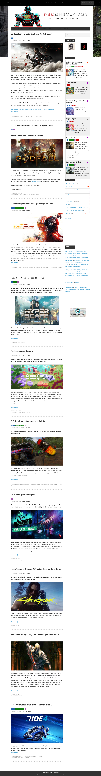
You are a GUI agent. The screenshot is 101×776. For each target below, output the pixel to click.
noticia (37, 484)
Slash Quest (25, 412)
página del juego (35, 181)
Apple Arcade (18, 412)
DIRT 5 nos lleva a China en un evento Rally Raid (28, 421)
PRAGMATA (68, 213)
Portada (24, 756)
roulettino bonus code (70, 251)
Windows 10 (51, 560)
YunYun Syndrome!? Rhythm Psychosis (74, 210)
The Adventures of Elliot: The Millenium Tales (75, 190)
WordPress (60, 774)
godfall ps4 (28, 194)
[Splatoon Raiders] (70, 91)
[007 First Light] (70, 146)
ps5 (51, 484)
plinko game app (68, 260)
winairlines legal (68, 269)
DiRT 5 (31, 484)
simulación (54, 484)
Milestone (18, 757)
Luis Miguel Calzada (69, 282)
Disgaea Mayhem (71, 119)
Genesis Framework (53, 774)
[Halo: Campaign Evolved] (70, 171)
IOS (22, 412)
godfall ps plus (23, 194)
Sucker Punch (40, 116)
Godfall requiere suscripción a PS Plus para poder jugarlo (32, 125)
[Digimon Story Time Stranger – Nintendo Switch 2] (70, 72)
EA (16, 267)
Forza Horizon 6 (69, 201)
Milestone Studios (24, 757)
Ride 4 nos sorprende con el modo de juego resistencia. (31, 705)
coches (17, 484)
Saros (67, 204)
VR (25, 266)
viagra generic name (69, 273)
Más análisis (68, 218)
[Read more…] (14, 111)
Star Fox (68, 195)
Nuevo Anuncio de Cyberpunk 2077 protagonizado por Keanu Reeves (36, 569)
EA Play (23, 267)
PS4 (12, 38)
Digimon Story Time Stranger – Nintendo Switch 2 (75, 63)
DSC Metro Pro (46, 774)
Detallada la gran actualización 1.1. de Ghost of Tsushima (32, 34)
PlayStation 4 (39, 267)
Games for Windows (32, 560)
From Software (19, 695)
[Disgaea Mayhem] (70, 127)
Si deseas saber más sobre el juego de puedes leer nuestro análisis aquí (32, 109)
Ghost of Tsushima (33, 116)
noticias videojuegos (43, 484)
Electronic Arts (27, 267)
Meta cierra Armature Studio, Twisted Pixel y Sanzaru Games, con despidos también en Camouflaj (77, 289)
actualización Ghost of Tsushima (22, 116)
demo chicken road (69, 255)
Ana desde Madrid (69, 287)
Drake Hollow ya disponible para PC (24, 495)
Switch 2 (80, 66)
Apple (17, 410)
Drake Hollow (19, 560)
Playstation (34, 267)
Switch (77, 66)
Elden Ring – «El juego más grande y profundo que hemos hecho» (35, 634)
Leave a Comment (26, 40)
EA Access (19, 267)
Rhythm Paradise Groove (71, 183)
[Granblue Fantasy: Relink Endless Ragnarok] (70, 111)
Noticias (37, 194)
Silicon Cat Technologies (54, 772)
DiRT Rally (34, 484)
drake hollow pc (25, 560)
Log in (63, 774)
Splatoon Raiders (71, 82)
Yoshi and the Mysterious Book (72, 198)
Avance (17, 756)
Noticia (17, 115)
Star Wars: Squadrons (53, 267)
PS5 (12, 129)
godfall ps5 (33, 194)
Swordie (29, 412)
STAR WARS (46, 267)
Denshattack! (69, 187)
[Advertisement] (77, 232)
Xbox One (28, 266)
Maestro (77, 282)
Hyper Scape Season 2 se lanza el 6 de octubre (28, 278)
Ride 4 (29, 757)
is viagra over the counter (70, 278)
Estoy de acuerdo (87, 2)
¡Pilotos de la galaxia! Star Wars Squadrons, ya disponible (32, 204)
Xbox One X (18, 268)
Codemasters (21, 484)
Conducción (27, 484)
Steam (23, 266)
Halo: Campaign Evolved (73, 162)
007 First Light (70, 137)
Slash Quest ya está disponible (22, 351)
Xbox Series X (32, 266)
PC (19, 193)
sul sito (67, 264)
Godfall (17, 194)
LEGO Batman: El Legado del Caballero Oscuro (76, 207)
